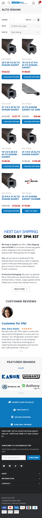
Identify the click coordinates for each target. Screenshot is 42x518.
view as (28, 20)
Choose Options (11, 77)
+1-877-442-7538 (16, 434)
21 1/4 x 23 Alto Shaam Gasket (31, 153)
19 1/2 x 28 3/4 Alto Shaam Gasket (9, 154)
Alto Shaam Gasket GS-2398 (31, 108)
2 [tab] (22, 351)
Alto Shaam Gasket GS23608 (31, 197)
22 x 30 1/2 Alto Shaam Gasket (11, 63)
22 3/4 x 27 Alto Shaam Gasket (11, 197)
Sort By (5, 32)
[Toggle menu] (3, 3)
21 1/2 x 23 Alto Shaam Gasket (11, 108)
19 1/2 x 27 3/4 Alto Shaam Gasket (29, 65)
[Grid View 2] (38, 20)
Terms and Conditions (19, 503)
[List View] (34, 20)
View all (21, 368)
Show (4, 26)
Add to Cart (31, 211)
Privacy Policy (6, 503)
